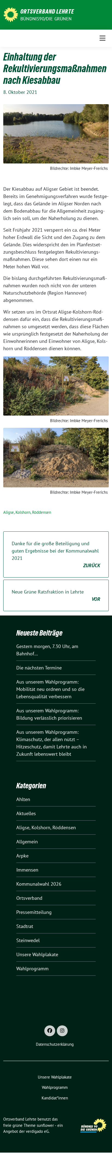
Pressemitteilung (34, 912)
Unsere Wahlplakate (37, 954)
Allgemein (27, 841)
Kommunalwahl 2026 (38, 884)
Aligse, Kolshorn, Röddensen (27, 512)
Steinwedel (28, 940)
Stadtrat (24, 926)
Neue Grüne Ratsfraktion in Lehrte (56, 595)
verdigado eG (37, 1131)
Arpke (22, 856)
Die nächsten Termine (39, 668)
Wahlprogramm (32, 968)
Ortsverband (29, 898)
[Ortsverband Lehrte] (10, 14)
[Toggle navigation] (102, 38)
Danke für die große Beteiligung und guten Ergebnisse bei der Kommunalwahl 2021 (56, 554)
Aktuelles (26, 813)
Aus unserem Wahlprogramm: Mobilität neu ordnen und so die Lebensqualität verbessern (50, 689)
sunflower (45, 1125)
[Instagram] (62, 1030)
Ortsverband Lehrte (47, 11)
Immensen (27, 870)
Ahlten (23, 799)
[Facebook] (49, 1030)
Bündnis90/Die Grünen (45, 19)
